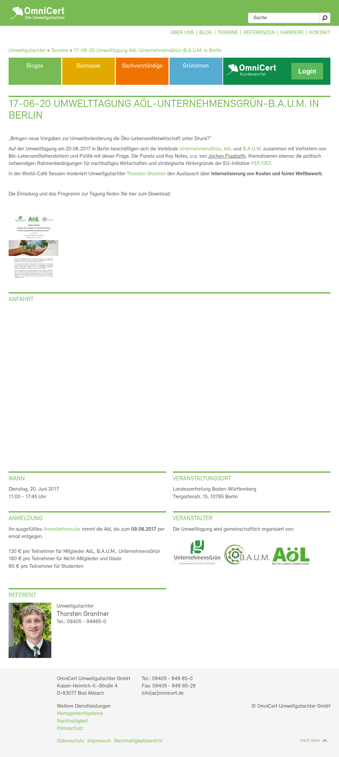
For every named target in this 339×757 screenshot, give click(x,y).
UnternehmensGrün (200, 149)
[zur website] (197, 566)
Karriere (292, 32)
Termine (228, 32)
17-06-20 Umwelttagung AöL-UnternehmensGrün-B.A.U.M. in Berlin (147, 50)
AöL (228, 149)
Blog (205, 32)
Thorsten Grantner (146, 174)
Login (307, 71)
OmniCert (38, 13)
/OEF (261, 163)
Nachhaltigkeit (72, 721)
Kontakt (319, 32)
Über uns (182, 32)
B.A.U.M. (252, 149)
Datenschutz (70, 741)
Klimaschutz (70, 728)
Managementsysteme (80, 713)
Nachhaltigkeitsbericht (138, 741)
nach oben (310, 740)
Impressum (99, 741)
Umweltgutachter (27, 50)
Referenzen (259, 32)
